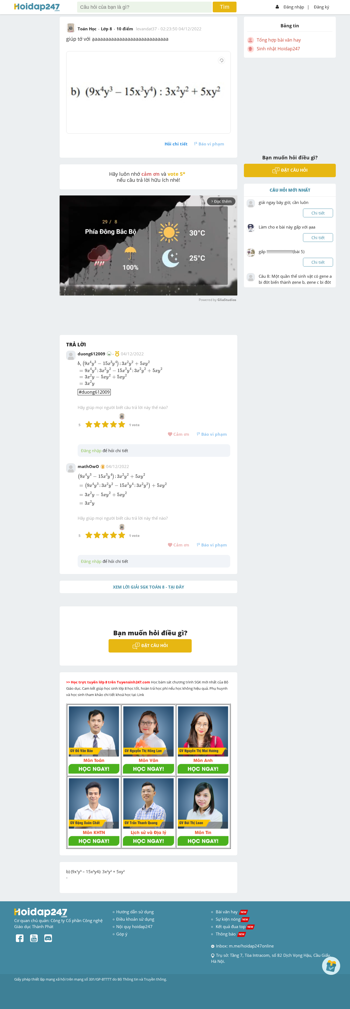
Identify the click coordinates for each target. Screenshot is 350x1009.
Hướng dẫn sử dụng (135, 911)
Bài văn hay (230, 911)
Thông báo (230, 934)
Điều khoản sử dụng (135, 919)
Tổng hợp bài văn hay (279, 40)
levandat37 (146, 28)
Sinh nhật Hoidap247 (278, 49)
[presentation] (114, 363)
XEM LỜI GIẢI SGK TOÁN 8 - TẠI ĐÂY (148, 587)
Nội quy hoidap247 (134, 926)
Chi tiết (318, 213)
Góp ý (121, 934)
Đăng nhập (294, 7)
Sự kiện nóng (232, 919)
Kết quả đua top (234, 926)
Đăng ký (321, 7)
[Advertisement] (290, 102)
